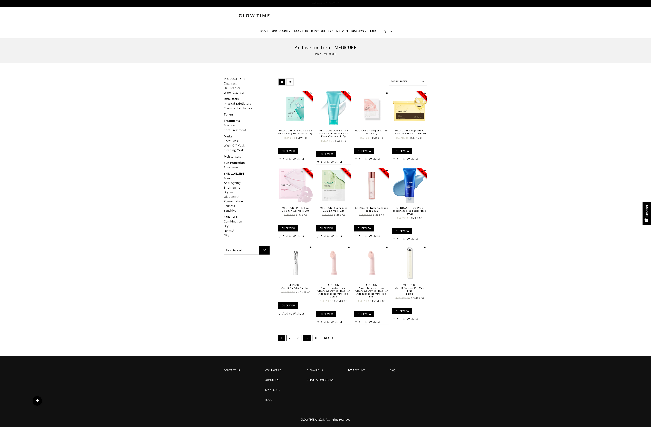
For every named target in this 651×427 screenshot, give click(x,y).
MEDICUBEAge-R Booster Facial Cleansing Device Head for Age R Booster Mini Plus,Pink (371, 291)
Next (327, 338)
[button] (291, 159)
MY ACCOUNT (273, 390)
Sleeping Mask (234, 150)
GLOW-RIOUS (315, 370)
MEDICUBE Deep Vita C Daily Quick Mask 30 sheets (410, 132)
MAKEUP (301, 31)
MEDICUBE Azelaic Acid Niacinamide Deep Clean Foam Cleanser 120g (333, 133)
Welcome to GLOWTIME (325, 3)
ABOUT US (272, 380)
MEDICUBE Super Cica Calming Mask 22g (333, 209)
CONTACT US (232, 370)
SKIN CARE (279, 31)
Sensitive (230, 210)
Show (647, 213)
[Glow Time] (254, 15)
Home (317, 54)
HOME (264, 31)
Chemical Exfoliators (238, 108)
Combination (233, 221)
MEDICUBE (330, 54)
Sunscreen (231, 167)
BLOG (268, 399)
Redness (229, 206)
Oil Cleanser (232, 88)
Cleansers (230, 83)
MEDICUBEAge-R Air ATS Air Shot (295, 286)
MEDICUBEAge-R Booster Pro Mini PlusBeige (409, 289)
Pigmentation (233, 201)
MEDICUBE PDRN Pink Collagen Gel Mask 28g (295, 209)
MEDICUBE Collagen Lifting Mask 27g (371, 132)
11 (316, 338)
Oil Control (231, 196)
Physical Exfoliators (237, 103)
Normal (229, 230)
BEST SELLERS (322, 31)
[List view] (290, 82)
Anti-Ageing (232, 183)
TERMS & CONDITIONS (320, 380)
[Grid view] (281, 82)
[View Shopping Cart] (391, 31)
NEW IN (342, 31)
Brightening (232, 187)
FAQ (392, 370)
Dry (226, 226)
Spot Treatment (235, 130)
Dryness (229, 192)
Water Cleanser (234, 92)
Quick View (288, 151)
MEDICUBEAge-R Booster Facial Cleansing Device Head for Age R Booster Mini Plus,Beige (333, 291)
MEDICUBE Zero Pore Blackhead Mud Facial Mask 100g (409, 210)
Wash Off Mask (234, 145)
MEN (373, 31)
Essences (230, 125)
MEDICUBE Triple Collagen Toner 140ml (371, 209)
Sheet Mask (232, 141)
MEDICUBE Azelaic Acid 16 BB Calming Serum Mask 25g (295, 132)
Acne (227, 178)
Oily (226, 235)
